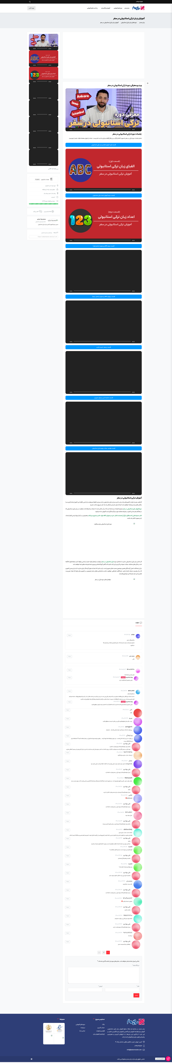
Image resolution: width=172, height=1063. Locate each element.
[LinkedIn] (42, 1059)
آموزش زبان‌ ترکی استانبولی (115, 1029)
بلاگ (103, 1024)
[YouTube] (34, 1059)
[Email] (44, 1059)
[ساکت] (136, 129)
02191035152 (139, 2)
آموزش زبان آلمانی (129, 1032)
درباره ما (83, 1028)
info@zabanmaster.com (134, 1050)
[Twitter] (39, 1059)
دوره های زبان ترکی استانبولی (129, 22)
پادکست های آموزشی (92, 8)
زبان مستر (126, 8)
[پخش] (68, 129)
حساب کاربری (101, 1028)
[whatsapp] (28, 1059)
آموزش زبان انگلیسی (117, 1032)
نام (138, 986)
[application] (103, 109)
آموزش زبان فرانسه (140, 1032)
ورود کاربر (31, 8)
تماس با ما (82, 1031)
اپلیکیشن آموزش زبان (99, 1034)
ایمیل (100, 986)
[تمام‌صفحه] (139, 129)
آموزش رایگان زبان (105, 8)
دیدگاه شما (135, 965)
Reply (69, 635)
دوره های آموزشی (118, 8)
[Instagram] (37, 1059)
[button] (103, 109)
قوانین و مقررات (100, 1031)
